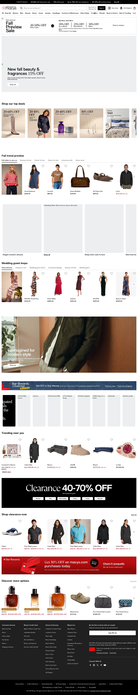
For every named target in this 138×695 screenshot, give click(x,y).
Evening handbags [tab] (55, 267)
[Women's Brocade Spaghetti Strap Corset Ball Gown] (126, 284)
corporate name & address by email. (100, 691)
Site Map (70, 656)
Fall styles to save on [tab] (9, 160)
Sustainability (71, 660)
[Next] (134, 123)
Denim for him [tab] (53, 160)
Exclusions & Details (102, 653)
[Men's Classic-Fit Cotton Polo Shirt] (80, 531)
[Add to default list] (43, 166)
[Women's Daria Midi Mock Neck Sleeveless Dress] (34, 284)
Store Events (49, 658)
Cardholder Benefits (29, 632)
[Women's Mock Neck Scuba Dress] (80, 284)
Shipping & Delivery (7, 647)
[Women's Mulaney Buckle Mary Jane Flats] (103, 176)
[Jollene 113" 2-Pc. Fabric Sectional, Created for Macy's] (103, 450)
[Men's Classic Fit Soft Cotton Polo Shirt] (34, 531)
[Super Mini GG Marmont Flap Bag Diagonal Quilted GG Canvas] (126, 598)
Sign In (101, 8)
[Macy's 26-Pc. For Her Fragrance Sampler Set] (12, 450)
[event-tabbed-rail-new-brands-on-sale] (12, 179)
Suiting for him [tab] (20, 267)
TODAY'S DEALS (22, 2)
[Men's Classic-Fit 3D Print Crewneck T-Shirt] (57, 176)
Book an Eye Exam (51, 665)
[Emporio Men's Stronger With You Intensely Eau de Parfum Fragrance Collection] (57, 598)
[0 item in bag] (134, 8)
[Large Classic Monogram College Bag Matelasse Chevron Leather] (103, 598)
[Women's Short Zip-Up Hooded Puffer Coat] (57, 531)
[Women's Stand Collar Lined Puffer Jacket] (103, 531)
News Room (70, 652)
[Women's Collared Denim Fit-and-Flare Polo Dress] (34, 176)
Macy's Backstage (51, 639)
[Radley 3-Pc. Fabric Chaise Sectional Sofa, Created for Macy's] (57, 450)
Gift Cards (27, 636)
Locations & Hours (51, 632)
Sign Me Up (112, 633)
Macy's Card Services (30, 643)
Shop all (47, 255)
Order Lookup (6, 636)
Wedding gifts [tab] (84, 267)
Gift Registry (49, 672)
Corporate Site (71, 636)
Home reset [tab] (80, 160)
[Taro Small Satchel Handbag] (80, 176)
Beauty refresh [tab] (25, 160)
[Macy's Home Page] (9, 8)
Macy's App (49, 636)
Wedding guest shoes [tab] (37, 267)
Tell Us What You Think (52, 669)
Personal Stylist (50, 650)
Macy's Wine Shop (51, 647)
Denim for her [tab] (40, 160)
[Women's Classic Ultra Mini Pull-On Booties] (80, 450)
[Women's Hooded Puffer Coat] (126, 531)
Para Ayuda (5, 639)
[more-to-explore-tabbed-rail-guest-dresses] (12, 287)
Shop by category (118, 25)
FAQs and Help (6, 629)
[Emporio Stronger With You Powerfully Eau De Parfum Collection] (12, 598)
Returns (4, 643)
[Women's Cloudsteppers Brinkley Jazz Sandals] (12, 531)
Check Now (113, 653)
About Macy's (71, 629)
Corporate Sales (72, 632)
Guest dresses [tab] (7, 267)
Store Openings (50, 661)
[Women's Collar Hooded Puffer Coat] (34, 450)
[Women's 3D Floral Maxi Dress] (57, 284)
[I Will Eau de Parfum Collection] (34, 598)
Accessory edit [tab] (67, 160)
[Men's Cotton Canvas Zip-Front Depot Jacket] (126, 176)
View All (133, 515)
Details (74, 31)
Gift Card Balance (29, 639)
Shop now (13, 84)
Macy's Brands (50, 643)
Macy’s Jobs (70, 649)
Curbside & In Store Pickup (53, 629)
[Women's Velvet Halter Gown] (103, 284)
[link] (34, 192)
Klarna (4, 632)
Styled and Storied (72, 663)
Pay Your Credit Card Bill (31, 647)
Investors (69, 639)
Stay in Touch (49, 654)
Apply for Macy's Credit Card (32, 629)
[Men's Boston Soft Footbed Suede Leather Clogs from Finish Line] (80, 598)
